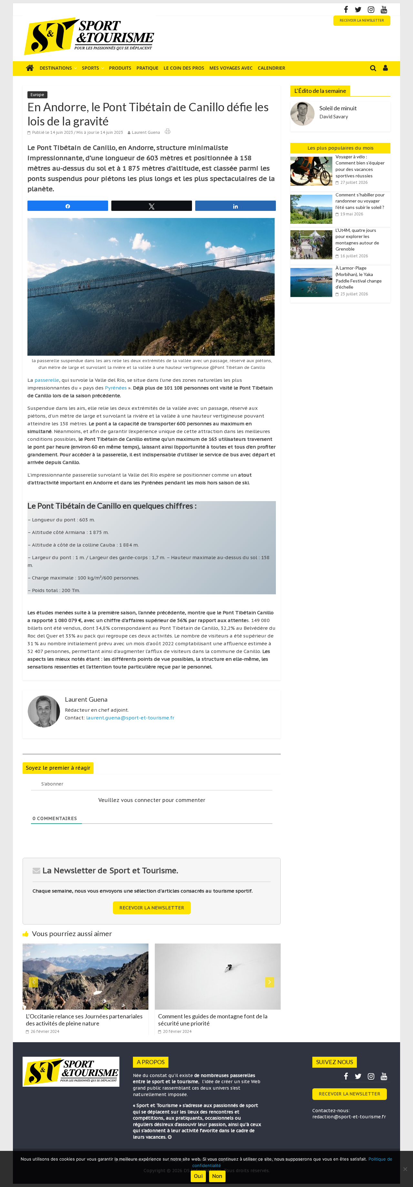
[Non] (405, 1169)
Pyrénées (116, 388)
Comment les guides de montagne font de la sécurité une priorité (154, 1020)
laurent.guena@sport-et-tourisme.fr (130, 718)
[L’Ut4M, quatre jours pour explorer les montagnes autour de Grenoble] (313, 230)
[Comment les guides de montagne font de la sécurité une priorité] (159, 947)
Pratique (147, 68)
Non (217, 1176)
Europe (37, 94)
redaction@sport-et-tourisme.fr (349, 1117)
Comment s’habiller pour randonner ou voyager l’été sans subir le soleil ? (360, 201)
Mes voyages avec (231, 68)
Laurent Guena (146, 132)
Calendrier (271, 68)
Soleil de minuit (338, 108)
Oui (198, 1176)
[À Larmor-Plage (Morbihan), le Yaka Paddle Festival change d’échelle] (313, 268)
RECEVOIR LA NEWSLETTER (362, 20)
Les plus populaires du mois (340, 148)
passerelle (47, 380)
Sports (90, 68)
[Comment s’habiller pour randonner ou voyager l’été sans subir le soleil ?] (313, 195)
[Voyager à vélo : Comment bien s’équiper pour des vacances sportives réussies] (313, 157)
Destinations (56, 68)
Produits (120, 68)
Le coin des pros (184, 68)
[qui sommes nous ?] (170, 1137)
